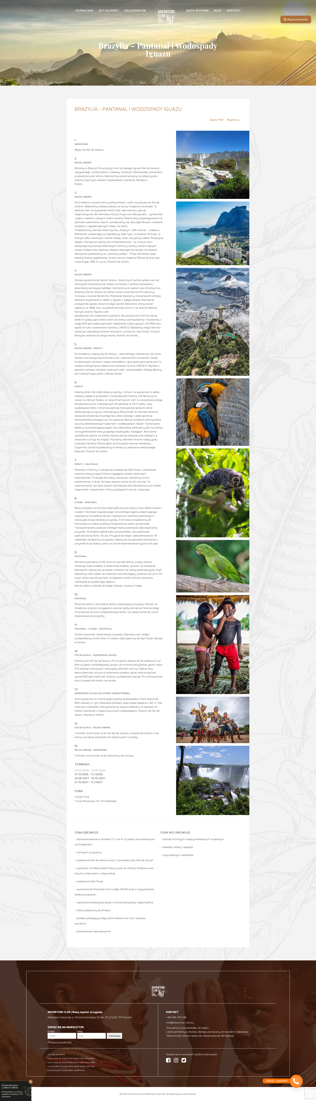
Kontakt (234, 11)
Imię (79, 1031)
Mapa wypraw (197, 11)
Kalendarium (135, 11)
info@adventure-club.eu (180, 1022)
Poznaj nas (84, 11)
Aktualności (109, 11)
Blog (218, 11)
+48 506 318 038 (176, 1017)
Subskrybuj (114, 1036)
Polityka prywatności (60, 1042)
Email (51, 1031)
